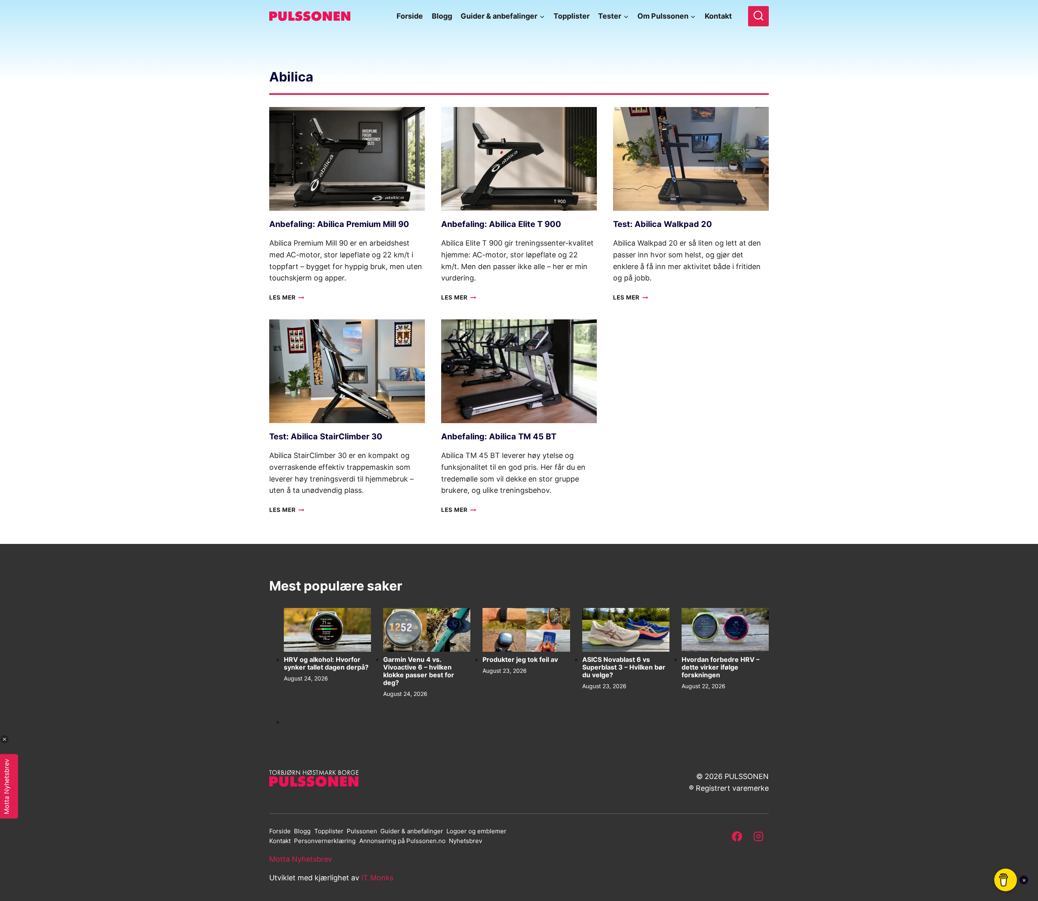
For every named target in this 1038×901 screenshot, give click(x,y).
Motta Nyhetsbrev (300, 859)
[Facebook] (737, 836)
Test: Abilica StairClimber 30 (325, 436)
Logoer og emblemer (476, 831)
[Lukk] (4, 739)
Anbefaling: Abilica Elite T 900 (501, 224)
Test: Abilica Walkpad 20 (662, 224)
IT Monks (377, 877)
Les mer (287, 297)
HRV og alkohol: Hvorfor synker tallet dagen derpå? (326, 663)
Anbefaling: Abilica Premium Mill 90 (339, 224)
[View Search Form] (758, 16)
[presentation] (347, 159)
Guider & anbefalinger (411, 831)
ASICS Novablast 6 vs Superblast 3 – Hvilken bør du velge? (623, 667)
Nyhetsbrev (465, 841)
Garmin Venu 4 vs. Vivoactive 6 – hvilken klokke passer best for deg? (418, 671)
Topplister (571, 16)
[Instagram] (758, 836)
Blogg (442, 16)
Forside (410, 16)
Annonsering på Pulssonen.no (402, 841)
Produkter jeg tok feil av (520, 659)
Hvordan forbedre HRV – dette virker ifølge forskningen (720, 667)
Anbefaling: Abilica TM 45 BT (498, 436)
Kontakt (718, 16)
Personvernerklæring (325, 841)
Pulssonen (362, 831)
